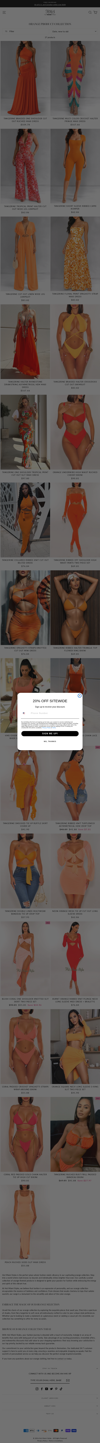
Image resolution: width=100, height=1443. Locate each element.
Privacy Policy (46, 727)
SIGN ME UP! (50, 733)
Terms (54, 727)
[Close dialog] (79, 695)
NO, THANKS (50, 741)
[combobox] (25, 713)
